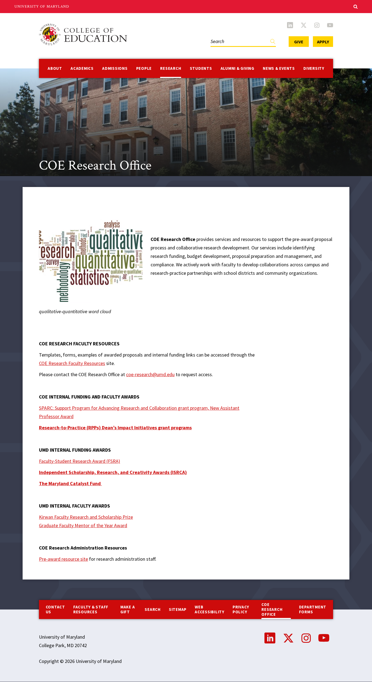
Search (216, 36)
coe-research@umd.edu (150, 374)
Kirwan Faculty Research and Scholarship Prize (86, 517)
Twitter (304, 25)
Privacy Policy (241, 609)
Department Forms (313, 609)
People (144, 68)
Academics (82, 68)
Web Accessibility (209, 609)
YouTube (330, 25)
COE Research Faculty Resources (72, 363)
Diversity (313, 68)
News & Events (279, 68)
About (55, 68)
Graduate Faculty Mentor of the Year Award (83, 525)
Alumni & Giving (237, 68)
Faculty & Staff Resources (90, 609)
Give (298, 41)
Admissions (115, 68)
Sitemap (178, 609)
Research (170, 68)
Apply (323, 41)
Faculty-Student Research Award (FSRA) (79, 461)
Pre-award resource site (63, 559)
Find (273, 42)
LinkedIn (290, 25)
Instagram (316, 25)
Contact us (55, 609)
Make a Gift (127, 609)
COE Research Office (271, 609)
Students (201, 68)
